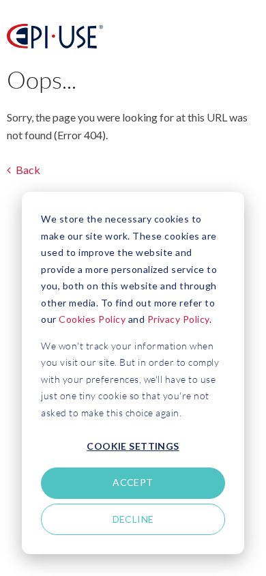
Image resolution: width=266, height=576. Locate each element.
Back (27, 169)
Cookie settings (133, 446)
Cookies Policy (92, 319)
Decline (133, 519)
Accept (133, 482)
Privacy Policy (178, 319)
